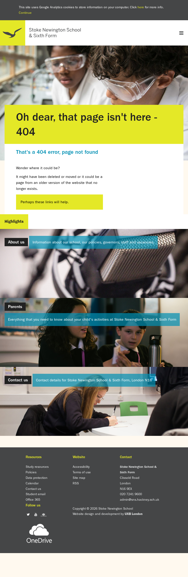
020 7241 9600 (131, 494)
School (94, 43)
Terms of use (82, 472)
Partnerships (94, 438)
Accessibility (81, 467)
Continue (25, 13)
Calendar (32, 483)
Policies (31, 472)
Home (42, 33)
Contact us (33, 489)
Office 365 (33, 499)
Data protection (36, 478)
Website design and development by (108, 514)
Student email (35, 494)
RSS (76, 483)
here (141, 7)
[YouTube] (88, 35)
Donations (94, 444)
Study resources (37, 467)
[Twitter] (28, 514)
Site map (79, 478)
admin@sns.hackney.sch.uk (139, 499)
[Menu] (181, 32)
